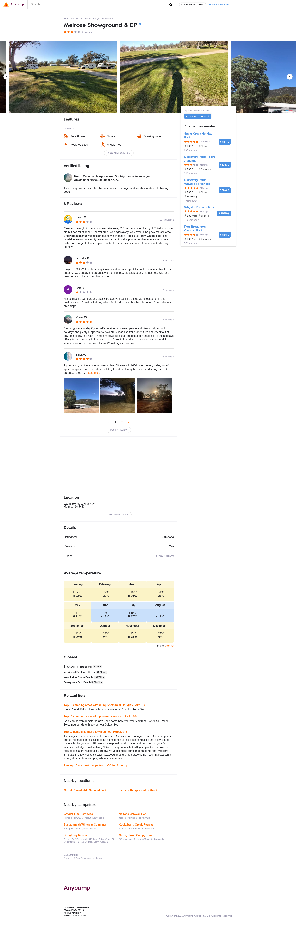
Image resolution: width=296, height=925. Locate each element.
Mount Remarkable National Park (85, 790)
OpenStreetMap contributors (89, 858)
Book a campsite (219, 5)
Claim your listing (192, 5)
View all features (119, 153)
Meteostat (169, 646)
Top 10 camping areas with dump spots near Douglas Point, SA (105, 705)
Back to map (73, 18)
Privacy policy (72, 913)
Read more (93, 372)
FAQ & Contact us (74, 910)
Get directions (118, 514)
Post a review (118, 430)
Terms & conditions (75, 916)
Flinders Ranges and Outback (99, 18)
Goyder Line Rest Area (78, 814)
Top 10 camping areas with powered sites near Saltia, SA (100, 716)
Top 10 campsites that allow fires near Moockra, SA (97, 731)
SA (82, 18)
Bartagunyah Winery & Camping (85, 824)
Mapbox (69, 858)
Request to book (196, 116)
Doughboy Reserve (76, 835)
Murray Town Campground (136, 835)
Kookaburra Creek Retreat (136, 824)
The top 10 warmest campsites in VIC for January (95, 765)
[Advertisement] (118, 464)
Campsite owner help (76, 907)
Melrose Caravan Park (133, 814)
